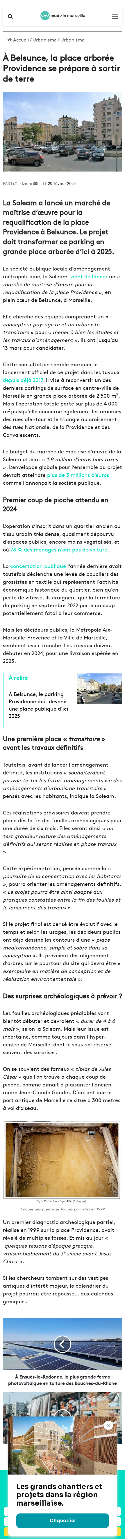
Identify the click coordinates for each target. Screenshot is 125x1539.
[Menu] (115, 17)
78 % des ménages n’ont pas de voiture (58, 549)
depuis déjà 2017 (23, 379)
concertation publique (38, 566)
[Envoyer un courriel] (35, 183)
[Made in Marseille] (62, 15)
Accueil (20, 39)
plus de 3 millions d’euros (78, 474)
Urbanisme (45, 39)
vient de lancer (89, 276)
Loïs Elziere (21, 183)
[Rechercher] (10, 17)
